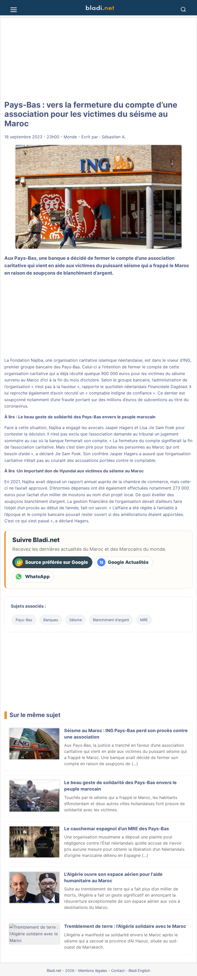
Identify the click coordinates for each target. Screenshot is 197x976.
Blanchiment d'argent (111, 620)
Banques (50, 620)
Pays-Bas (24, 620)
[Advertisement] (98, 59)
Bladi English (139, 970)
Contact (118, 970)
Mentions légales (92, 970)
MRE (144, 620)
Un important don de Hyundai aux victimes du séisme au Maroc (80, 470)
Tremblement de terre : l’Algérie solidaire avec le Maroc (125, 926)
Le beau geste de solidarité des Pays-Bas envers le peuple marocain (86, 416)
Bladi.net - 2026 (60, 970)
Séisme (75, 620)
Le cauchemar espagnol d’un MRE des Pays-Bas (116, 828)
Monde (70, 136)
